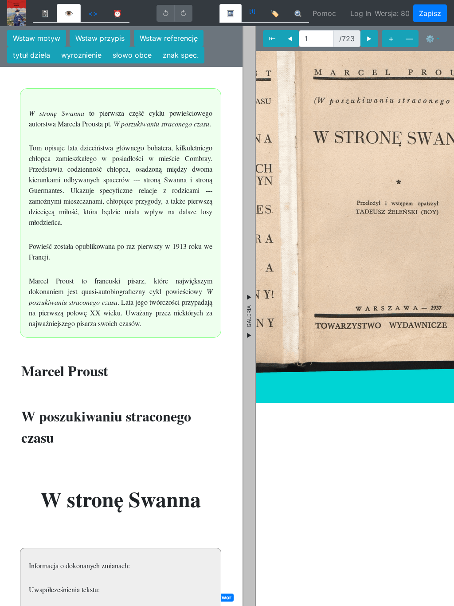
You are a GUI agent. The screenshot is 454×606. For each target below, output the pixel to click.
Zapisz (430, 13)
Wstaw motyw (36, 38)
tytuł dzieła (31, 55)
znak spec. (181, 55)
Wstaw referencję (169, 38)
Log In (360, 13)
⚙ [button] (430, 38)
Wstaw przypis (100, 38)
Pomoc (324, 13)
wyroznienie (81, 55)
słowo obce (132, 55)
